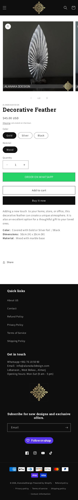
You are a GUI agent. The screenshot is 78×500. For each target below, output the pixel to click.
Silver (25, 135)
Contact (12, 308)
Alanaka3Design (25, 483)
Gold (10, 135)
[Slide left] (31, 98)
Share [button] (10, 262)
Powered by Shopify (42, 483)
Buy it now (39, 200)
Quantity (7, 157)
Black (41, 135)
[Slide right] (47, 98)
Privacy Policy (15, 324)
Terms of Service (16, 332)
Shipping (6, 123)
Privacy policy (22, 488)
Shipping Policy (16, 341)
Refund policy (61, 483)
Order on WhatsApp (39, 177)
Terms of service (40, 488)
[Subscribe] (67, 427)
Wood (10, 149)
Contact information (40, 494)
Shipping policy (58, 488)
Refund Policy (15, 316)
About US (12, 300)
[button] (5, 8)
